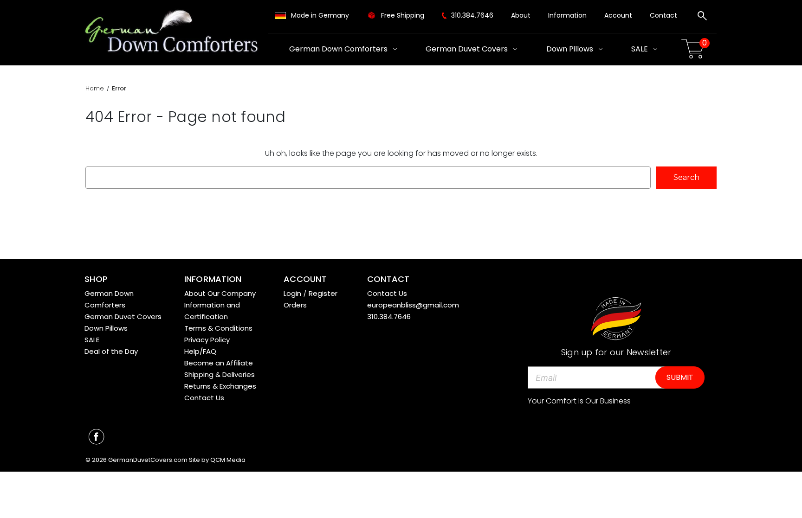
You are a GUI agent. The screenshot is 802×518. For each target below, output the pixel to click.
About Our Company (220, 293)
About (520, 15)
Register (323, 293)
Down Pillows (569, 49)
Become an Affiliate (218, 363)
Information (567, 15)
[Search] (702, 17)
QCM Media (228, 459)
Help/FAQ (200, 351)
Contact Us (204, 398)
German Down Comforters (338, 49)
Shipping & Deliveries (219, 374)
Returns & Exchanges (220, 386)
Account (618, 15)
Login (292, 293)
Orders (295, 305)
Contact (663, 15)
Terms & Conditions (218, 328)
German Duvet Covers (467, 49)
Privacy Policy (207, 340)
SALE (639, 49)
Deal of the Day (111, 351)
